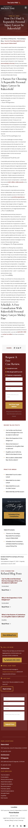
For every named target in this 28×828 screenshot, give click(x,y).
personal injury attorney (8, 63)
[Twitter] (17, 826)
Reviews (7, 820)
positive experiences (18, 197)
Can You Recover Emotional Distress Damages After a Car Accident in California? (14, 432)
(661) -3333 (22, 332)
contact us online (7, 334)
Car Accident (5, 586)
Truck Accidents (5, 775)
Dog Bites (3, 795)
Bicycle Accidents (6, 786)
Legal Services (7, 818)
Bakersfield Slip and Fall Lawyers (15, 491)
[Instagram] (14, 826)
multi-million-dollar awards (15, 182)
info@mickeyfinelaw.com (9, 671)
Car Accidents (4, 777)
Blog (11, 820)
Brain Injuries (4, 798)
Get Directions (5, 754)
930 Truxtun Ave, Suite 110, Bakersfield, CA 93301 (14, 810)
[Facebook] (10, 826)
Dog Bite (4, 620)
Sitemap (21, 820)
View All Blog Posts (9, 635)
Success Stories (20, 818)
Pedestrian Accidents (7, 784)
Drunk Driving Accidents (7, 791)
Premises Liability (5, 788)
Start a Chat (7, 689)
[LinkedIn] (21, 826)
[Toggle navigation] (25, 7)
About (13, 818)
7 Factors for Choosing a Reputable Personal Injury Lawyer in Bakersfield (13, 536)
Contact (15, 820)
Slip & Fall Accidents (6, 781)
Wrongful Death (5, 793)
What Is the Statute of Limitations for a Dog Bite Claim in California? (15, 446)
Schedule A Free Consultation (14, 515)
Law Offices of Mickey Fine (8, 38)
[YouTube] (25, 826)
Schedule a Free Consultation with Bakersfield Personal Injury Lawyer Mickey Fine (15, 544)
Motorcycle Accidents (7, 779)
